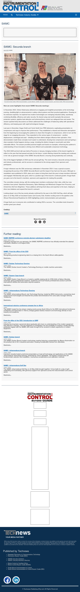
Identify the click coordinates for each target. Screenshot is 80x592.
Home (5, 15)
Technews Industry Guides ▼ (27, 14)
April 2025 (6, 50)
